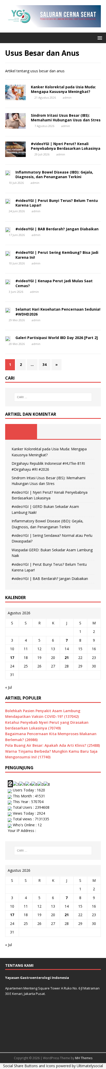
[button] (99, 37)
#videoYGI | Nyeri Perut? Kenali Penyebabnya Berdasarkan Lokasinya (65, 146)
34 (44, 364)
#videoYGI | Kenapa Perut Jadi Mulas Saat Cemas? (54, 283)
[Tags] (53, 431)
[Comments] (85, 431)
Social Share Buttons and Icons (29, 1065)
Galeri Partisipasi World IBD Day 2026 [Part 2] (56, 337)
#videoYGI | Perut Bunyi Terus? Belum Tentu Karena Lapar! (56, 203)
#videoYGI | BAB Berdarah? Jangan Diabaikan (57, 228)
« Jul (8, 687)
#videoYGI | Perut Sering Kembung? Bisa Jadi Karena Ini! (56, 255)
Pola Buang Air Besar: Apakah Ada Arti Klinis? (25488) (52, 745)
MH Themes (83, 1058)
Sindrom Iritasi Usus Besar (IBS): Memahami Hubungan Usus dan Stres (66, 117)
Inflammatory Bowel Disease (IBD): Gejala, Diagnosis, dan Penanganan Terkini (54, 174)
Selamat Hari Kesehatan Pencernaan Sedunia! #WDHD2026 (57, 311)
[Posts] (21, 431)
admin (67, 97)
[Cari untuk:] (53, 397)
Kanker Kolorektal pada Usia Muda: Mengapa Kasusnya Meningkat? (63, 89)
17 (12, 657)
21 (67, 657)
